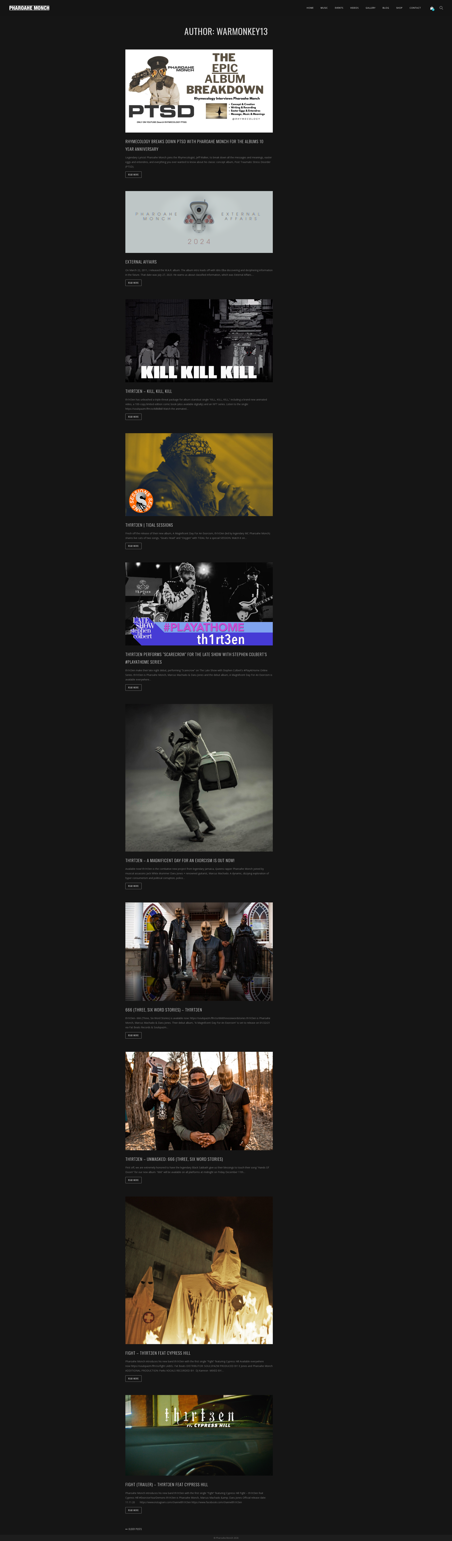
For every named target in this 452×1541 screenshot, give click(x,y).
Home (310, 7)
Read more (133, 174)
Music (324, 7)
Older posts (135, 1529)
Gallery (371, 7)
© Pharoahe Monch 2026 (226, 1537)
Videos (354, 7)
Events (339, 7)
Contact (415, 7)
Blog (386, 7)
